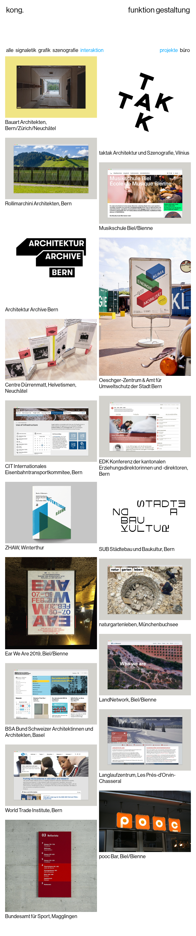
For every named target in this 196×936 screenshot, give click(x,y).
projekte (169, 50)
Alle (10, 50)
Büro (185, 50)
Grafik (44, 50)
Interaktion (92, 50)
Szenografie (65, 50)
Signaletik (26, 50)
